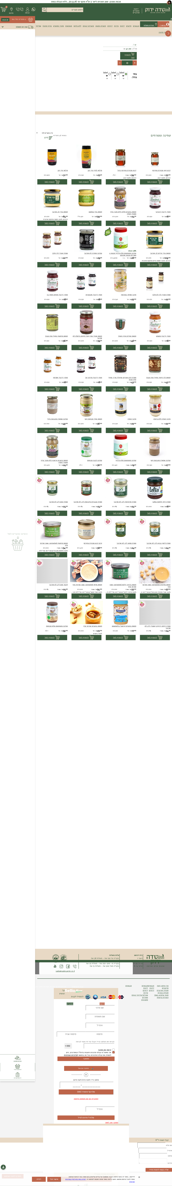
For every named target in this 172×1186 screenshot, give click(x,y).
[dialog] (86, 76)
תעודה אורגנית (162, 990)
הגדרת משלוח (149, 25)
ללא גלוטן (77, 26)
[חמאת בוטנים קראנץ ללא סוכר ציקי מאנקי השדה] (52, 447)
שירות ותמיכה (18, 1061)
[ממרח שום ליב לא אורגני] (52, 488)
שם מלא (169, 1145)
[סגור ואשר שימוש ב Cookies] (139, 1177)
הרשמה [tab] (102, 1004)
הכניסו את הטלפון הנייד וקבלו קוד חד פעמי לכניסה (95, 1041)
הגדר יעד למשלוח (21, 27)
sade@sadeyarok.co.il (65, 971)
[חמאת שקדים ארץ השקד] (120, 322)
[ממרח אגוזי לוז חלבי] (52, 239)
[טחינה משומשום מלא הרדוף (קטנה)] (120, 239)
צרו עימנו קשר (162, 986)
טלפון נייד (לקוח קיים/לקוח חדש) (86, 1080)
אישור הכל (54, 1179)
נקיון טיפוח (47, 26)
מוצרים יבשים (88, 26)
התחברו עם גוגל (83, 1068)
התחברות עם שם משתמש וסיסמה (86, 1099)
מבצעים (136, 26)
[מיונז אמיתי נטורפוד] (120, 281)
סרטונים (165, 988)
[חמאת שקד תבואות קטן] (86, 405)
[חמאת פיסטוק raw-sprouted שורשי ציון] (52, 529)
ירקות (122, 26)
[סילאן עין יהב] (52, 157)
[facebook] (68, 967)
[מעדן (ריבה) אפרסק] (52, 364)
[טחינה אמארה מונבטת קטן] (154, 447)
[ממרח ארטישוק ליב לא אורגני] (120, 488)
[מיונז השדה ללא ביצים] (154, 405)
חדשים (128, 26)
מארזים (145, 997)
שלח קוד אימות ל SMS (86, 1092)
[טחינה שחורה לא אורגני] (86, 239)
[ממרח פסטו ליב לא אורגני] (120, 529)
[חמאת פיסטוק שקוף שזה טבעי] (52, 322)
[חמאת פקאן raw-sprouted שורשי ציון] (86, 571)
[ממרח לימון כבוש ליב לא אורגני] (154, 529)
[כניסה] (26, 10)
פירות (116, 26)
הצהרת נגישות (162, 997)
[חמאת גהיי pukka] (86, 198)
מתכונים (144, 1000)
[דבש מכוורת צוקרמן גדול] (120, 157)
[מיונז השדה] (120, 405)
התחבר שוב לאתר (111, 1122)
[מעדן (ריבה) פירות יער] (86, 364)
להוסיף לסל (129, 56)
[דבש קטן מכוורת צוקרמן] (154, 157)
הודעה (170, 1163)
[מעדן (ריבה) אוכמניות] (86, 281)
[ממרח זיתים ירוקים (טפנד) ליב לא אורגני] (154, 612)
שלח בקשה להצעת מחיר (158, 1170)
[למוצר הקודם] (168, 33)
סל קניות (5, 20)
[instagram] (61, 967)
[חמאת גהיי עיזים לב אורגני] (154, 239)
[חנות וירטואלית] (74, 990)
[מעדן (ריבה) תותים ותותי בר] (52, 281)
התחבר (86, 1059)
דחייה (39, 1179)
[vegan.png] (64, 961)
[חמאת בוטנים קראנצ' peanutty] (120, 612)
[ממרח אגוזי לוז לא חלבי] (154, 281)
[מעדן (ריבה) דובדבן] (154, 198)
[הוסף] (135, 62)
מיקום (11, 12)
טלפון (170, 1156)
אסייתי (38, 26)
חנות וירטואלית (77, 986)
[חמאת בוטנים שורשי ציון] (86, 612)
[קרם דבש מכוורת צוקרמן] (86, 529)
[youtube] (55, 966)
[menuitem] (136, 26)
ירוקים (110, 26)
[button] (10, 10)
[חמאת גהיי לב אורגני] (52, 198)
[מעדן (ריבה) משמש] (154, 322)
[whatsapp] (32, 9)
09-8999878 (18, 9)
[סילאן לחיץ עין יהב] (86, 157)
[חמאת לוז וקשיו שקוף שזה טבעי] (154, 364)
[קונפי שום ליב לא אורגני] (52, 571)
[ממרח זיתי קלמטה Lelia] (154, 488)
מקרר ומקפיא (58, 26)
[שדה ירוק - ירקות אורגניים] (155, 960)
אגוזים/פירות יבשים (140, 995)
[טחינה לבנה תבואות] (86, 447)
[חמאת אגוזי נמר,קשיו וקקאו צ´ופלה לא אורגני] (86, 322)
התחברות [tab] (70, 1004)
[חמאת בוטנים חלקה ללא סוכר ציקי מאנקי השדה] (120, 198)
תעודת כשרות (163, 993)
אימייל (169, 1150)
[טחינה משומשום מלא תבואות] (52, 612)
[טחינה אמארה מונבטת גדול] (52, 405)
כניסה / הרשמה (164, 26)
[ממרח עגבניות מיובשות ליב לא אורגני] (86, 488)
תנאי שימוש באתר (161, 995)
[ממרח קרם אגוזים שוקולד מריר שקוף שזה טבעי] (120, 364)
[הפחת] (120, 62)
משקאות (68, 26)
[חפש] (44, 10)
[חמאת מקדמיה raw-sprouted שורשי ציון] (154, 571)
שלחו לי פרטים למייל (86, 1118)
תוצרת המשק (100, 26)
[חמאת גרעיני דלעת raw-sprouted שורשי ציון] (120, 571)
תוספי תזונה (164, 32)
